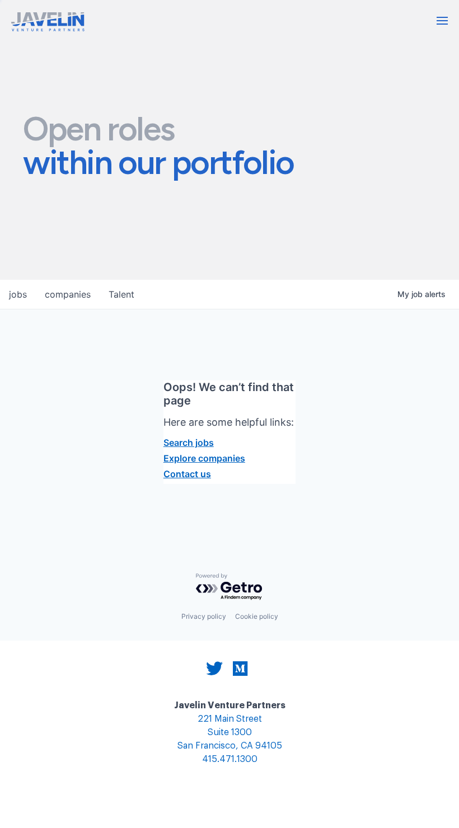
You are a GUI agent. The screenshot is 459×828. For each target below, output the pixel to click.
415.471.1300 (229, 759)
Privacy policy (203, 616)
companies (68, 294)
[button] (442, 20)
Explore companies (204, 458)
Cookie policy (256, 616)
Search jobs (188, 442)
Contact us (187, 473)
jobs (18, 294)
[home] (48, 21)
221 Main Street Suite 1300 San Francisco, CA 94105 (229, 732)
